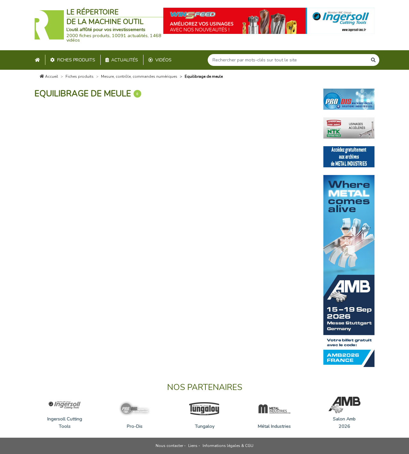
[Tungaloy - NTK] (348, 127)
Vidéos (163, 60)
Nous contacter (169, 445)
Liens (192, 445)
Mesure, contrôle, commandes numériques (139, 76)
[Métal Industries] (348, 156)
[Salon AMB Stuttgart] (348, 270)
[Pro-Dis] (348, 99)
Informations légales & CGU (228, 445)
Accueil (51, 76)
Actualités (124, 60)
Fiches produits (76, 60)
